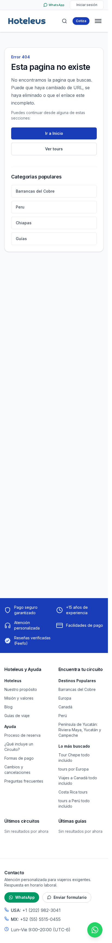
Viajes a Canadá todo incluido (77, 780)
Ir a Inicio (54, 133)
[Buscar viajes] (64, 21)
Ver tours (54, 149)
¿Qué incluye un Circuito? (18, 747)
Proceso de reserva (22, 735)
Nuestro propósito (20, 689)
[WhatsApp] (94, 930)
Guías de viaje (17, 715)
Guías (21, 238)
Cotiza (81, 21)
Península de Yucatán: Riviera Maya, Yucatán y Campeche (79, 730)
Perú (62, 715)
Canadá (65, 707)
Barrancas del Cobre (35, 191)
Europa (64, 698)
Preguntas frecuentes (23, 781)
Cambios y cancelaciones (17, 770)
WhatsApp (25, 897)
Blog (8, 707)
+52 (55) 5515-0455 (40, 919)
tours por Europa (73, 769)
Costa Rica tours (73, 792)
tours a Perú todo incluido (74, 803)
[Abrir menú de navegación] (98, 21)
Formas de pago (19, 758)
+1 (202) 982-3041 (41, 910)
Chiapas (24, 222)
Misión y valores (18, 698)
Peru (20, 207)
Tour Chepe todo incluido (74, 758)
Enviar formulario (70, 897)
